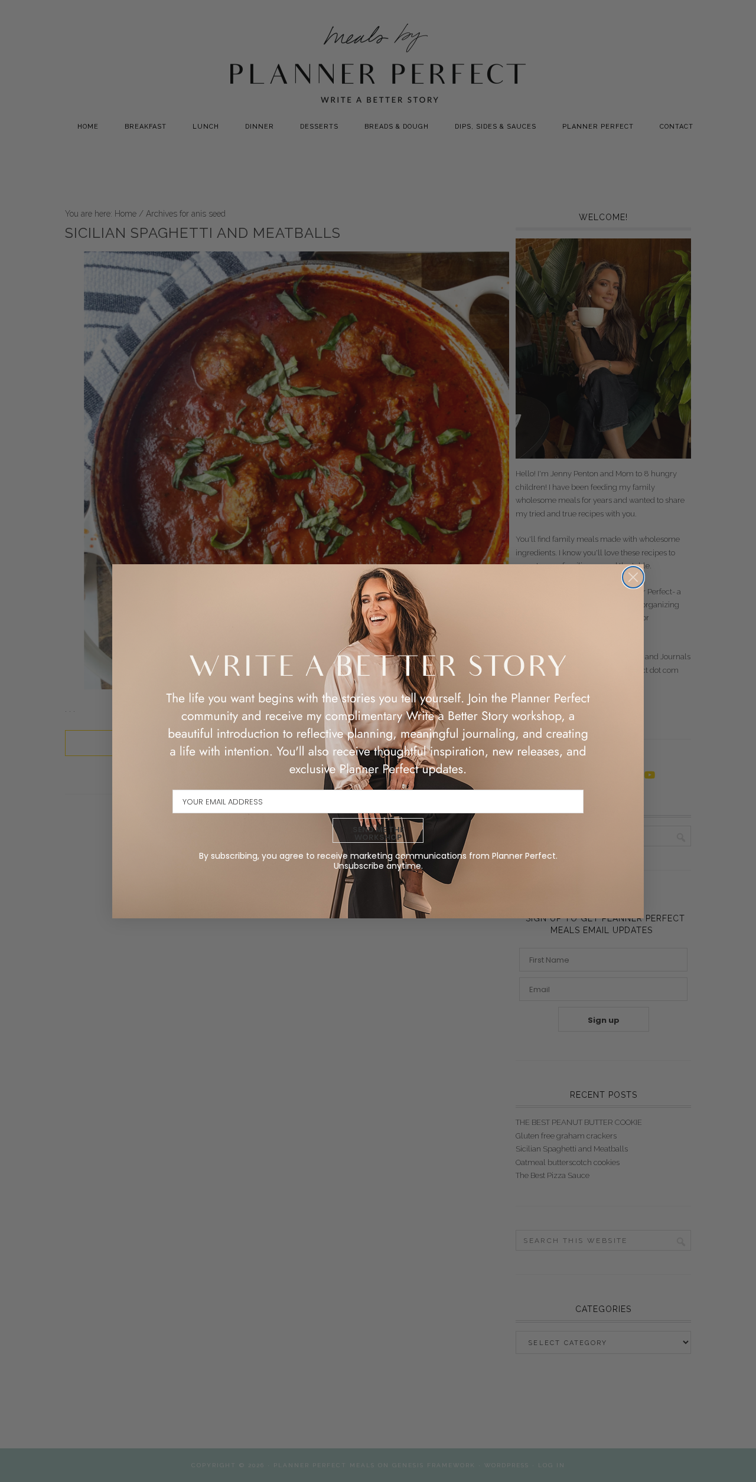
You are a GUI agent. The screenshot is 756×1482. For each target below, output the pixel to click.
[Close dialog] (633, 577)
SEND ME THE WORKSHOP (378, 833)
